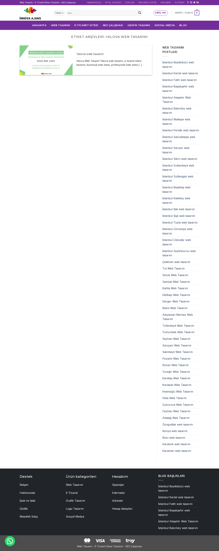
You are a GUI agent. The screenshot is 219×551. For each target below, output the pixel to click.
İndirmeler (118, 492)
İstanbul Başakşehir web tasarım (178, 89)
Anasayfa (39, 25)
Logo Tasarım (75, 508)
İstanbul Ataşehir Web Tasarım (176, 100)
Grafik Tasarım (138, 25)
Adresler (117, 500)
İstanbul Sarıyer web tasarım (175, 150)
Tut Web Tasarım (173, 268)
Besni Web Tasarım (174, 308)
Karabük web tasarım (176, 444)
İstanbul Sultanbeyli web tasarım (178, 168)
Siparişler (118, 484)
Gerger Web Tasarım (175, 301)
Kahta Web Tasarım (175, 288)
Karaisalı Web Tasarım (176, 385)
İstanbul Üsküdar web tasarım (176, 242)
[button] (160, 13)
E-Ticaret (72, 492)
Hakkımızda (94, 2)
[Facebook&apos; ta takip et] (188, 2)
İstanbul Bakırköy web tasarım (176, 111)
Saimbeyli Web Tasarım (177, 352)
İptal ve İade (113, 2)
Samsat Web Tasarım (176, 281)
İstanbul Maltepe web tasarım (176, 121)
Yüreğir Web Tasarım (176, 371)
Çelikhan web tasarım (176, 262)
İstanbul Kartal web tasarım (180, 73)
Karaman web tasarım (176, 450)
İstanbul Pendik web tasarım (180, 130)
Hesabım (165, 2)
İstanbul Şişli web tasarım (178, 216)
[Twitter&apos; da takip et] (194, 2)
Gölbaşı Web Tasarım (176, 295)
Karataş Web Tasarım (176, 378)
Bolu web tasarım (173, 437)
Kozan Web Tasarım (175, 365)
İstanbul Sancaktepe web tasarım (178, 139)
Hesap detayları (122, 508)
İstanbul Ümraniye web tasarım (177, 231)
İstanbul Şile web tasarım (178, 209)
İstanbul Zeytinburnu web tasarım (179, 253)
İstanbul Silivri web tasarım (179, 159)
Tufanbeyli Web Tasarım (178, 325)
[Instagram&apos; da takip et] (191, 2)
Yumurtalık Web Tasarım (178, 332)
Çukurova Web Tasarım (177, 404)
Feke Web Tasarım (174, 398)
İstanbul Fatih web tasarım (179, 80)
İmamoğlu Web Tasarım (177, 391)
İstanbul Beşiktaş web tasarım (176, 189)
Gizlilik (129, 2)
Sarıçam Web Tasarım (176, 345)
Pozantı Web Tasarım (176, 358)
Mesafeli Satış (147, 2)
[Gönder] (140, 13)
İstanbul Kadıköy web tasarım (176, 200)
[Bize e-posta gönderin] (198, 2)
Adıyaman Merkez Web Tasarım (177, 317)
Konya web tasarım (174, 431)
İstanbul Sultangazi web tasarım (177, 179)
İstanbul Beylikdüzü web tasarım (178, 64)
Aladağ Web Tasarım (175, 418)
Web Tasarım (60, 25)
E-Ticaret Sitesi (86, 25)
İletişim (179, 2)
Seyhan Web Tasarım (176, 338)
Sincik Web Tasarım (175, 275)
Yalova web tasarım (90, 54)
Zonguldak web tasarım (177, 424)
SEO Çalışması (113, 25)
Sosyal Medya (164, 25)
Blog (183, 25)
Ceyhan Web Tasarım (176, 411)
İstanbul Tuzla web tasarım (179, 222)
